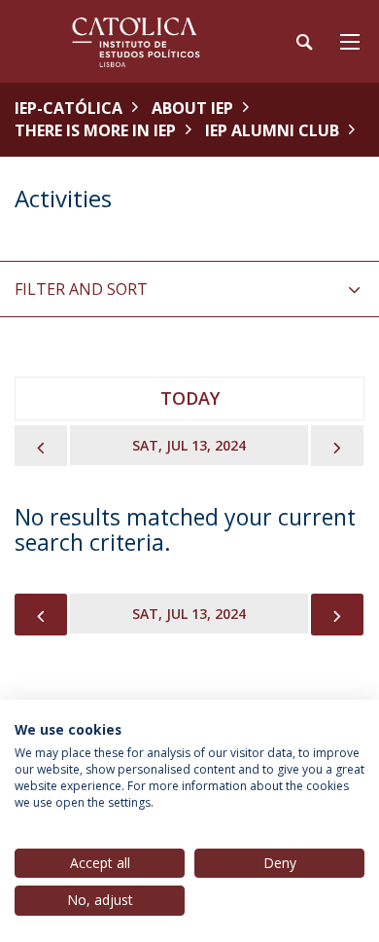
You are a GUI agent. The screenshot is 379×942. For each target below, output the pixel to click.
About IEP (192, 108)
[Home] (136, 41)
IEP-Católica (68, 108)
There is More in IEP (95, 130)
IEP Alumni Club (272, 130)
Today (190, 398)
